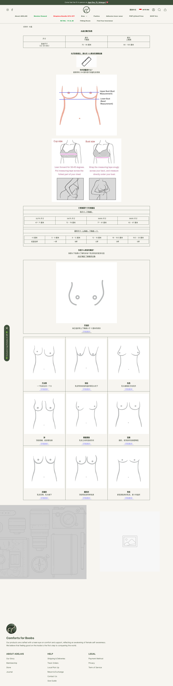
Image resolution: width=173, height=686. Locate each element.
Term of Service (95, 667)
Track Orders (53, 663)
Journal (9, 672)
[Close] (7, 328)
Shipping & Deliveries (56, 658)
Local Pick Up (53, 667)
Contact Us (52, 676)
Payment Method (96, 658)
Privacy (92, 663)
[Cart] (165, 10)
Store (8, 667)
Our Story (10, 658)
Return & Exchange (55, 672)
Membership (11, 663)
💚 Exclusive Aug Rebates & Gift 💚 (7, 345)
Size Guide (51, 681)
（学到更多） (44, 389)
